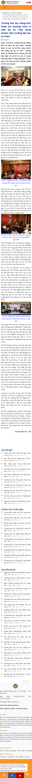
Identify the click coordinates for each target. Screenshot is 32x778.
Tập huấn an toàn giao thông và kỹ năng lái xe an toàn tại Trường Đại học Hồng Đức (17, 655)
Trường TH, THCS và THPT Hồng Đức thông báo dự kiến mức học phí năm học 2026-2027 (17, 596)
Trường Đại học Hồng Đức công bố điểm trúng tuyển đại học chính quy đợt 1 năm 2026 (17, 530)
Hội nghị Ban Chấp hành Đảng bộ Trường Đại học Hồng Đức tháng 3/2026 (17, 660)
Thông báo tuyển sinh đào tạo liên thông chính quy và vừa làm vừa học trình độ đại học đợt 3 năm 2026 (17, 525)
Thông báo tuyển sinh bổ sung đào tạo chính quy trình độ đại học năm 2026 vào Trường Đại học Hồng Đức (17, 514)
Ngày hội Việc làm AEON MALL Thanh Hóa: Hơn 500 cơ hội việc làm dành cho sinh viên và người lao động (17, 503)
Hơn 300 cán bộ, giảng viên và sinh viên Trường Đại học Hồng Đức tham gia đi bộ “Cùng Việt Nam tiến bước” (17, 460)
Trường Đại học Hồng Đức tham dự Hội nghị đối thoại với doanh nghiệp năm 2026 (17, 482)
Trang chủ (5, 13)
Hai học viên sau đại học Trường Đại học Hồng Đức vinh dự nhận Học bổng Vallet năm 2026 (17, 498)
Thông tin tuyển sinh (12, 509)
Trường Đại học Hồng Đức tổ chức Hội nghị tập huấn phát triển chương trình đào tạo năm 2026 (17, 676)
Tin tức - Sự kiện (16, 13)
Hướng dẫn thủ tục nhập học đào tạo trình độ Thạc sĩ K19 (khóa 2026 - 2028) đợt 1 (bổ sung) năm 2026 (17, 541)
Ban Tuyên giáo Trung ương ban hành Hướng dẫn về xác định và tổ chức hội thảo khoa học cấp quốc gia (17, 466)
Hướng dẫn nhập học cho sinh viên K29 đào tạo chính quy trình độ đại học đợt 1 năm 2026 (17, 520)
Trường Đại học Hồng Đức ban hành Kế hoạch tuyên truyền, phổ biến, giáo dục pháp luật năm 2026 (17, 666)
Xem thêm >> (27, 681)
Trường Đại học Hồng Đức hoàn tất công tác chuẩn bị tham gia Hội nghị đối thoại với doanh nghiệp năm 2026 (17, 487)
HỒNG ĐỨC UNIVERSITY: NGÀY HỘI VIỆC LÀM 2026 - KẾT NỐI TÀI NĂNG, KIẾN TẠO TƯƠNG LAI (17, 633)
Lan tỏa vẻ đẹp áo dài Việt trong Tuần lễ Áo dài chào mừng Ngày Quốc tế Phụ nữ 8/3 (17, 671)
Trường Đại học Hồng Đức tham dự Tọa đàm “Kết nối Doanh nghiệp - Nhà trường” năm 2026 (17, 591)
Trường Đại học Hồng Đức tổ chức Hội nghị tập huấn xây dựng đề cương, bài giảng (17, 580)
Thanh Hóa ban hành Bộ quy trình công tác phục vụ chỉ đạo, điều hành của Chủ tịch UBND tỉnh (17, 455)
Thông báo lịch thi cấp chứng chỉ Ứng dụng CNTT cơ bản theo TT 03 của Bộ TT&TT (17, 628)
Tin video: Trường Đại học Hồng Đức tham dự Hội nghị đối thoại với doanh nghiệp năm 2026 (17, 477)
